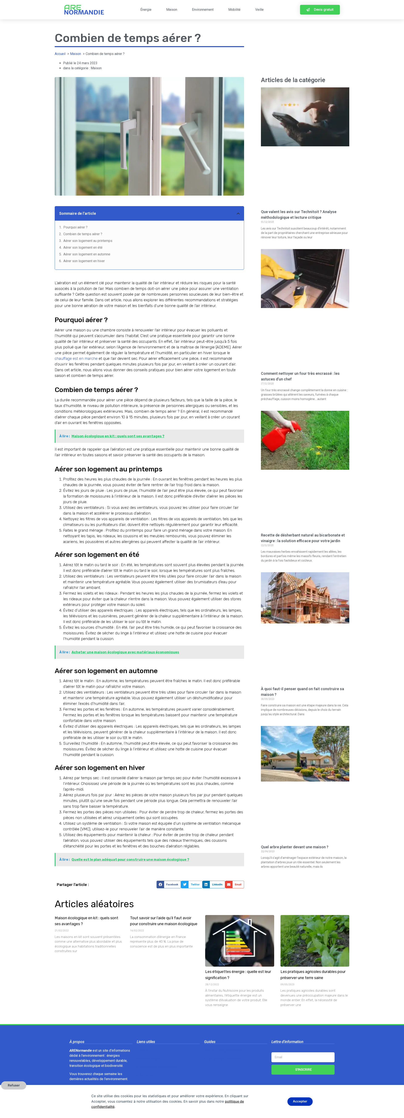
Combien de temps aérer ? (82, 234)
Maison (171, 10)
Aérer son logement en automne (86, 254)
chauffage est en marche (76, 358)
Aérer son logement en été (82, 247)
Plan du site (145, 1075)
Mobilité (234, 10)
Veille (259, 10)
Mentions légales (149, 1059)
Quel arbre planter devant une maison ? (294, 847)
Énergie (146, 10)
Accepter (300, 1101)
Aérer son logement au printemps (87, 241)
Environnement (203, 10)
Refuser (14, 1085)
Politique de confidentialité (156, 1067)
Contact (142, 1051)
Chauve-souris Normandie (223, 1051)
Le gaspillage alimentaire (222, 1059)
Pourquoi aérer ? (75, 227)
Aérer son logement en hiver (84, 261)
